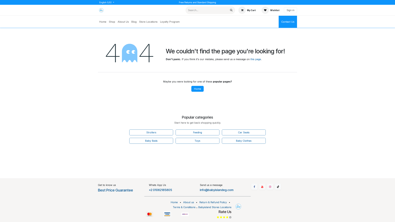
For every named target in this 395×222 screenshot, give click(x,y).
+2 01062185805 (160, 190)
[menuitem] (103, 22)
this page (255, 59)
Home (197, 88)
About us (188, 202)
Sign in (290, 10)
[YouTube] (262, 187)
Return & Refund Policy (213, 202)
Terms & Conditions (184, 207)
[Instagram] (270, 187)
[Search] (231, 10)
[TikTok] (278, 187)
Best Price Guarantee (115, 190)
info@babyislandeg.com (216, 190)
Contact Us (287, 21)
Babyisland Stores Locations (214, 207)
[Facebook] (254, 187)
